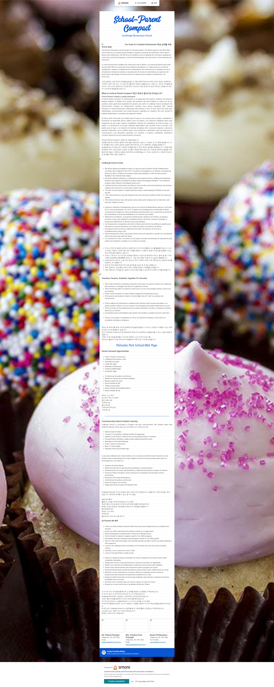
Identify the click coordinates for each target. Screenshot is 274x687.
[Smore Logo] (123, 3)
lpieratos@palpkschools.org (135, 645)
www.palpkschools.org (158, 642)
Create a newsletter (116, 681)
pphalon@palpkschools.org (111, 642)
